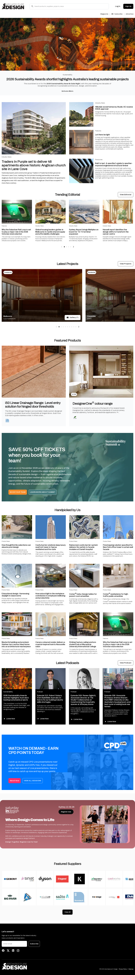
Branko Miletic (68, 91)
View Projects (125, 264)
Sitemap (130, 969)
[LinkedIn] (13, 950)
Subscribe (118, 14)
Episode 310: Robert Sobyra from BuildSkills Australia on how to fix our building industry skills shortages (50, 698)
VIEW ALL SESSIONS (32, 781)
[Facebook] (3, 950)
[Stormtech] (7, 420)
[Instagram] (18, 950)
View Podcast (125, 663)
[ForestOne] (75, 417)
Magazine (104, 14)
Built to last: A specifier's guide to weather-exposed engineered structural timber (113, 164)
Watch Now (14, 781)
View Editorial (125, 194)
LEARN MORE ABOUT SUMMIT (42, 492)
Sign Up (128, 6)
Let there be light (102, 135)
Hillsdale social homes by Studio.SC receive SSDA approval (114, 108)
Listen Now (10, 719)
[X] (8, 950)
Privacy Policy (123, 969)
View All (67, 912)
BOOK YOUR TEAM (17, 492)
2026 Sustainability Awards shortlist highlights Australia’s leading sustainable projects (67, 79)
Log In (117, 6)
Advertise (129, 14)
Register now (66, 812)
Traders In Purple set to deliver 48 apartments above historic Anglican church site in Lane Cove (34, 165)
